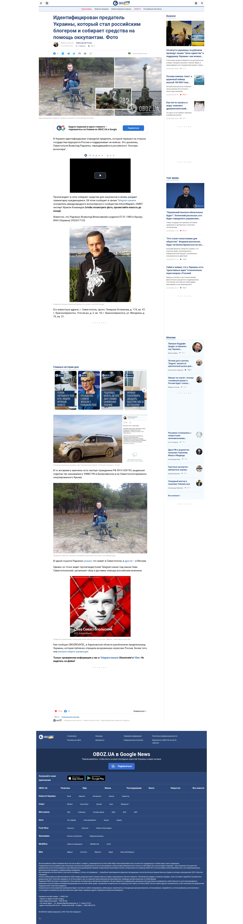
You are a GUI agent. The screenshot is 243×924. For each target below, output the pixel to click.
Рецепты (70, 828)
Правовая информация (132, 736)
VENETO (137, 9)
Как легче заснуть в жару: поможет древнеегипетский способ (177, 105)
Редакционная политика (70, 717)
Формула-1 (125, 804)
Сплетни (83, 852)
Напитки (85, 828)
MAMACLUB (94, 844)
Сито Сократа (173, 442)
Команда (98, 736)
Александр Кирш (174, 459)
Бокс (111, 804)
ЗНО (124, 812)
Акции (106, 820)
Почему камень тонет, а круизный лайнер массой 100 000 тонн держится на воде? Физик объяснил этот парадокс (179, 79)
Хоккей (99, 804)
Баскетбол (84, 804)
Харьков (82, 796)
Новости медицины (74, 844)
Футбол (70, 804)
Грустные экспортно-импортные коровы (178, 468)
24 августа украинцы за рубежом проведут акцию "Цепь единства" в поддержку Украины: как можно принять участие (185, 53)
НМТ (135, 812)
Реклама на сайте (74, 740)
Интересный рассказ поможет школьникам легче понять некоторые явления (178, 88)
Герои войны (86, 9)
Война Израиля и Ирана (121, 9)
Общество (175, 788)
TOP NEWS (172, 178)
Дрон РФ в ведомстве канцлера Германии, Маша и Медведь (178, 452)
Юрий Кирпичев (174, 474)
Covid (108, 844)
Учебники (81, 812)
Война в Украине (102, 9)
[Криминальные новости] (57, 721)
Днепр (111, 796)
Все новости (198, 788)
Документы (99, 740)
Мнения (171, 337)
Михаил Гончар (173, 387)
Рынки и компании (74, 836)
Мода (111, 852)
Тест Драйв (71, 820)
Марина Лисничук (67, 43)
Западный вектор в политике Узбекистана (179, 482)
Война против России (84, 43)
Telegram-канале (126, 200)
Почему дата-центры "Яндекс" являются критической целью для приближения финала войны (179, 363)
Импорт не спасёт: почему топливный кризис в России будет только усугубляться (181, 381)
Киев (69, 796)
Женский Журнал (127, 852)
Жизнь (108, 788)
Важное (171, 15)
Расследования (134, 788)
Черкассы (125, 796)
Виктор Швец (173, 353)
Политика (65, 788)
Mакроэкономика (96, 836)
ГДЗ (68, 812)
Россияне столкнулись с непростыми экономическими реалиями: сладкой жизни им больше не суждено (181, 436)
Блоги (151, 788)
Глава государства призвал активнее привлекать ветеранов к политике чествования (181, 224)
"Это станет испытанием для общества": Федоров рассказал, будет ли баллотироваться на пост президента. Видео (184, 241)
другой (129, 560)
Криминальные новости (73, 720)
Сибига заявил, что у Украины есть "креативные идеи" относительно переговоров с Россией (185, 270)
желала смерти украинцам (73, 651)
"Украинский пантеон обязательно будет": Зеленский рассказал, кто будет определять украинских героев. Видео (184, 215)
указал (88, 560)
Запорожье (97, 796)
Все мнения (173, 495)
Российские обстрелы (153, 9)
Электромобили (90, 820)
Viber (137, 657)
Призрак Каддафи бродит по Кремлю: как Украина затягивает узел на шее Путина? (177, 346)
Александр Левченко (175, 488)
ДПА (113, 812)
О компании (72, 736)
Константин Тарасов (175, 370)
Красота (98, 852)
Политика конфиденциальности (164, 736)
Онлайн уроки (98, 812)
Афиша (70, 852)
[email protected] (68, 905)
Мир (85, 788)
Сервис (119, 820)
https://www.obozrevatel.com (122, 863)
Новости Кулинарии (104, 828)
